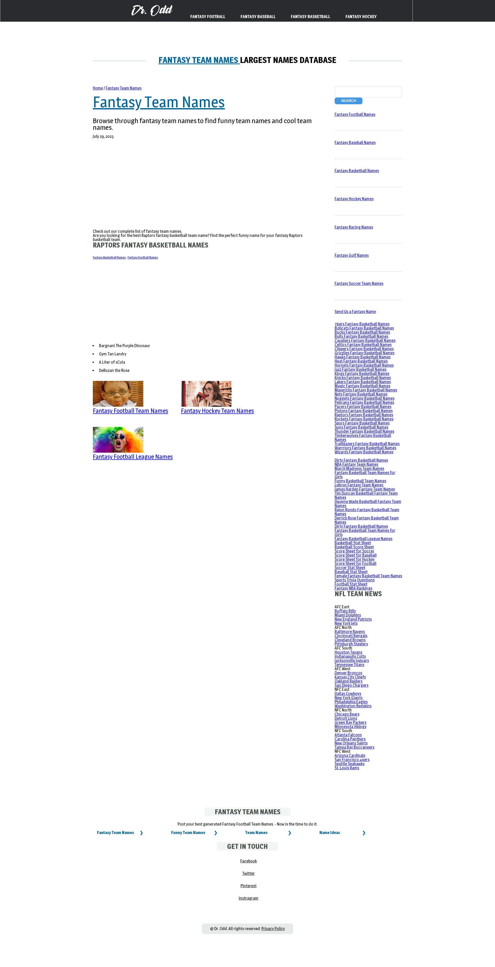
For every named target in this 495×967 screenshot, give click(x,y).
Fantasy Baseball (258, 16)
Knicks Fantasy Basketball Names (363, 377)
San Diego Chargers (351, 685)
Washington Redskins (353, 706)
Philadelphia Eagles (351, 701)
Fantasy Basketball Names (109, 257)
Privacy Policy (273, 928)
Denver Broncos (348, 672)
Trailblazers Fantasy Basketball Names (367, 443)
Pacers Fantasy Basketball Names (363, 406)
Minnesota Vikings (350, 726)
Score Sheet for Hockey (355, 559)
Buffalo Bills (345, 611)
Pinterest (249, 885)
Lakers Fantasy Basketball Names (363, 381)
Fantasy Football (207, 16)
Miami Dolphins (348, 615)
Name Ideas (329, 832)
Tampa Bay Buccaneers (354, 747)
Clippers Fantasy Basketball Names (364, 348)
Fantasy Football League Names (133, 456)
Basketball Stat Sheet (353, 542)
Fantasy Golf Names (352, 255)
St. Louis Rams (347, 767)
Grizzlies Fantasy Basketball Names (364, 352)
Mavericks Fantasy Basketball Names (366, 390)
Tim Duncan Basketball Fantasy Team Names (366, 495)
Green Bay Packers (350, 722)
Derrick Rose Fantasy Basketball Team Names (367, 520)
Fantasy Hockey (361, 16)
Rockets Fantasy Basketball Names (364, 419)
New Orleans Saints (351, 743)
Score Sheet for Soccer (354, 551)
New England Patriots (353, 619)
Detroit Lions (346, 718)
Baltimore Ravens (350, 631)
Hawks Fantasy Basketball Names (363, 357)
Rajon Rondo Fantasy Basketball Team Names (367, 511)
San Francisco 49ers (352, 759)
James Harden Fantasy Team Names (365, 489)
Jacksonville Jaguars (352, 660)
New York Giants (348, 697)
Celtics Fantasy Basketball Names (363, 344)
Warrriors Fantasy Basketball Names (365, 447)
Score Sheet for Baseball (356, 555)
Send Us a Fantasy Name (355, 311)
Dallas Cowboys (348, 693)
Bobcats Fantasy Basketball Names (364, 328)
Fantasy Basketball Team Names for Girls (365, 474)
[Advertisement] (203, 185)
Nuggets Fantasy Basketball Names (364, 398)
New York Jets (346, 623)
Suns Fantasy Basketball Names (361, 427)
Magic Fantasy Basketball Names (362, 385)
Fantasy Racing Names (354, 227)
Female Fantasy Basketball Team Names (368, 575)
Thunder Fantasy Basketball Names (364, 431)
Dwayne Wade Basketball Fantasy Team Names (368, 503)
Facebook (248, 861)
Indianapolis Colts (350, 656)
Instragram (248, 898)
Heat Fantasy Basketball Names (361, 361)
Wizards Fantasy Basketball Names (364, 452)
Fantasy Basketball (310, 16)
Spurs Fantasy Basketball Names (362, 423)
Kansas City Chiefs (350, 677)
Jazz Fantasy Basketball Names (360, 369)
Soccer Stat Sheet (350, 567)
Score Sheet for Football (355, 563)
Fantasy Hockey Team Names (217, 410)
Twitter (248, 873)
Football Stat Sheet (351, 584)
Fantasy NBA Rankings (353, 588)
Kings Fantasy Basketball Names (362, 373)
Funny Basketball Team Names (360, 480)
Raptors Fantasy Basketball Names (364, 414)
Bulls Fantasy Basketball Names (361, 336)
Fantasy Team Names (199, 60)
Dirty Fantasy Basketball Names (361, 460)
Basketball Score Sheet (354, 547)
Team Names (256, 832)
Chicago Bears (347, 714)
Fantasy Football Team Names (130, 410)
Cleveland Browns (350, 639)
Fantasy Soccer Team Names (359, 283)
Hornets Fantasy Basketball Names (364, 365)
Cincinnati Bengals (351, 635)
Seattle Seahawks (350, 763)
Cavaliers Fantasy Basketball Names (365, 340)
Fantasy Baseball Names (355, 142)
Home (98, 88)
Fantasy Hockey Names (354, 198)
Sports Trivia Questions (355, 580)
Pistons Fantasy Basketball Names (364, 410)
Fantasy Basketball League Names (363, 538)
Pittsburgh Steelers (351, 644)
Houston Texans (348, 652)
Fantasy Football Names (143, 257)
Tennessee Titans (349, 664)
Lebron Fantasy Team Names (359, 485)
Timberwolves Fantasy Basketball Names (363, 437)
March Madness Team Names (359, 468)
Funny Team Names (188, 832)
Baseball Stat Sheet (351, 571)
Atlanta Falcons (348, 734)
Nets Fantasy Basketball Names (361, 394)
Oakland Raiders (348, 681)
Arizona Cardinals (350, 755)
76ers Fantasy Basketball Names (362, 324)
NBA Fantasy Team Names (356, 464)
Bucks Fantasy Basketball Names (362, 332)
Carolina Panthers (350, 739)
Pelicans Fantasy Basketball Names (364, 402)
